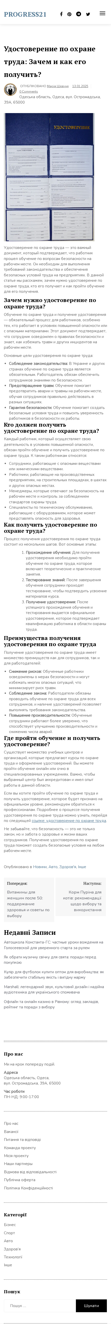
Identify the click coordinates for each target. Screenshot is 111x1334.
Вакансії (11, 1131)
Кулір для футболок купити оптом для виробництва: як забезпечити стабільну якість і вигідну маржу (54, 974)
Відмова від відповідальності (30, 1172)
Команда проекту (20, 1147)
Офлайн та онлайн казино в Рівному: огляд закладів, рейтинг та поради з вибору (51, 1004)
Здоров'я (67, 866)
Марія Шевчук (58, 86)
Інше (82, 866)
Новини (40, 866)
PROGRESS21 (25, 14)
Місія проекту (16, 1155)
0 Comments (28, 91)
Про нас (11, 1123)
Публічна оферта (19, 1179)
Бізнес (10, 1224)
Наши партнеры (18, 1163)
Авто (53, 866)
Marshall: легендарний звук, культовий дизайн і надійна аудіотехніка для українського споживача (54, 989)
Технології (13, 1257)
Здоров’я (12, 1249)
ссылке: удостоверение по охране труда (69, 820)
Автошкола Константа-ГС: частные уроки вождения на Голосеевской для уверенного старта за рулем (53, 945)
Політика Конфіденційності (28, 1188)
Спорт (9, 1233)
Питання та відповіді (22, 1139)
